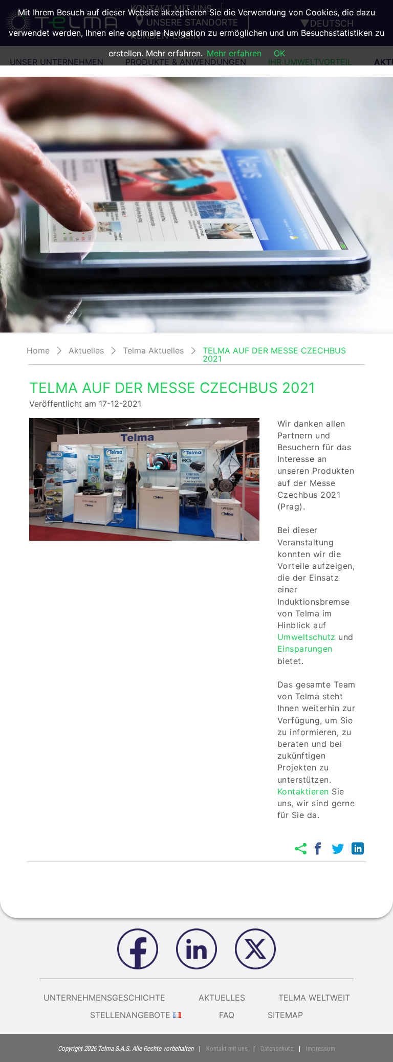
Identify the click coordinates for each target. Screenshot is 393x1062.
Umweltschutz (306, 637)
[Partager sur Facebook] (318, 849)
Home (38, 350)
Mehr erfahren (234, 53)
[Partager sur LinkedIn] (358, 849)
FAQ (226, 1015)
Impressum (320, 1048)
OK (279, 53)
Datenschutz (276, 1048)
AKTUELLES (222, 997)
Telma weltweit (314, 997)
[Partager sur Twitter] (338, 849)
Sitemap (285, 1015)
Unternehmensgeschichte (104, 997)
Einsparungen (305, 649)
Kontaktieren (303, 791)
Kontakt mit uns (227, 1048)
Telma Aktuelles (153, 350)
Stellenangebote (130, 1015)
